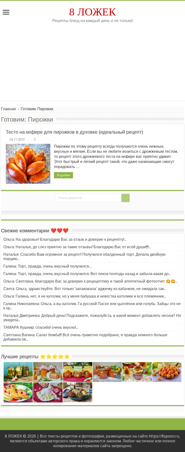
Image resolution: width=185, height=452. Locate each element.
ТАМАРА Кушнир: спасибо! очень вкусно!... (40, 327)
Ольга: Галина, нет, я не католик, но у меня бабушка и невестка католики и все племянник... (84, 296)
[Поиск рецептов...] (125, 198)
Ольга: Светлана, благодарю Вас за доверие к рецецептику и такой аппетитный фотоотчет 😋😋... (90, 281)
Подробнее (63, 175)
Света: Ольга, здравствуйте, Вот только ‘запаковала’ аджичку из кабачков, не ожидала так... (84, 288)
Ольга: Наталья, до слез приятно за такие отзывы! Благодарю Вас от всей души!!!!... (77, 247)
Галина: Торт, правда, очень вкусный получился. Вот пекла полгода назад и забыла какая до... (87, 273)
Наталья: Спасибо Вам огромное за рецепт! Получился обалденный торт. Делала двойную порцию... (84, 256)
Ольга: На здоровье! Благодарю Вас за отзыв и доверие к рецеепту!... (64, 239)
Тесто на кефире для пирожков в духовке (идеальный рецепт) (74, 132)
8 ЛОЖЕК (92, 12)
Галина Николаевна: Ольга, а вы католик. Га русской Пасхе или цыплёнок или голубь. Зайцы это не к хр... (92, 305)
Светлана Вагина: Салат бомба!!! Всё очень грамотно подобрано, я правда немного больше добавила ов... (85, 337)
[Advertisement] (92, 59)
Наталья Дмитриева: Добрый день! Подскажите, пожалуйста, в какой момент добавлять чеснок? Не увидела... (92, 317)
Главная (8, 109)
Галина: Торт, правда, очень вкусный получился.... (47, 266)
